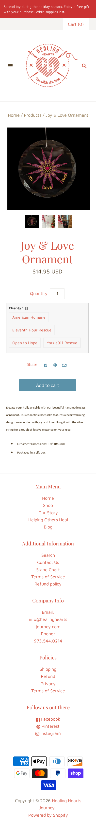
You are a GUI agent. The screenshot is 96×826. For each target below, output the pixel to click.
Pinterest (50, 726)
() (76, 24)
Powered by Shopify (48, 815)
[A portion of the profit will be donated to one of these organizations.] (26, 308)
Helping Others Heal (48, 519)
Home (14, 115)
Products (32, 115)
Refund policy (48, 583)
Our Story (48, 512)
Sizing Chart (48, 569)
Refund (48, 676)
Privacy (48, 683)
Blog (48, 526)
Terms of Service (48, 576)
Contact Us (48, 562)
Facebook (50, 719)
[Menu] (10, 66)
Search (48, 555)
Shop (48, 505)
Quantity (39, 293)
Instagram (50, 733)
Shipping (48, 669)
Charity (47, 307)
